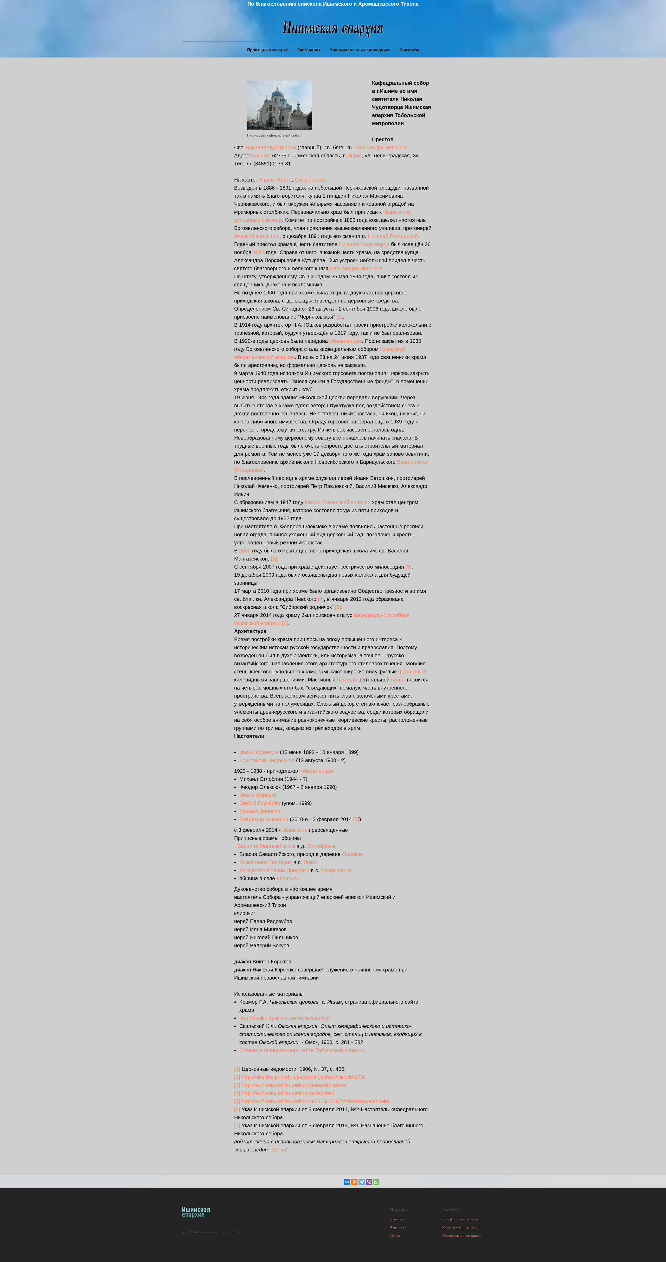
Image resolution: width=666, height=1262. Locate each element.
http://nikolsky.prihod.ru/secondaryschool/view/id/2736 (304, 1077)
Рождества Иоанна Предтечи (274, 870)
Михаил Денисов (259, 811)
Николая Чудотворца (271, 147)
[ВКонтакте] (347, 1182)
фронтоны (410, 671)
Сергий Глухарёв (259, 803)
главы (398, 679)
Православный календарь (461, 1235)
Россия (260, 155)
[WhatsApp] (376, 1182)
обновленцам (345, 341)
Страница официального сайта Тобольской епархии (301, 1050)
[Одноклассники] (354, 1182)
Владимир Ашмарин (263, 819)
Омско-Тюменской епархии (337, 502)
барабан (347, 679)
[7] (356, 819)
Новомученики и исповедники (359, 49)
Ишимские (294, 830)
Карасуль (288, 878)
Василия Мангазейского (266, 846)
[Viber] (369, 1182)
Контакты (409, 49)
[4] (321, 599)
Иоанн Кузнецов (258, 752)
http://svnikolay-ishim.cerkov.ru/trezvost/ (288, 1093)
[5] (338, 607)
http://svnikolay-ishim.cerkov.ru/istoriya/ (284, 1018)
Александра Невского (381, 147)
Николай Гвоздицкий (393, 236)
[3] (409, 567)
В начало (397, 1219)
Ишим (354, 155)
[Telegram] (361, 1182)
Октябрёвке (321, 846)
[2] (274, 559)
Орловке (352, 854)
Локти (310, 862)
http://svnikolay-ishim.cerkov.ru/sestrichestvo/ (294, 1085)
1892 (258, 252)
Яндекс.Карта (275, 180)
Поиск (395, 1235)
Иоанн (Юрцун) (257, 795)
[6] (285, 623)
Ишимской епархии (257, 623)
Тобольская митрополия (460, 1219)
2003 (245, 550)
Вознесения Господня (265, 862)
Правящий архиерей (268, 49)
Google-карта (310, 180)
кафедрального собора (381, 615)
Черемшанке (336, 870)
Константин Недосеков (266, 760)
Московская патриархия (460, 1227)
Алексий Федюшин (256, 236)
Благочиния (309, 49)
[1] (340, 317)
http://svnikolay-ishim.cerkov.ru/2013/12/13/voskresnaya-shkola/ (315, 1101)
